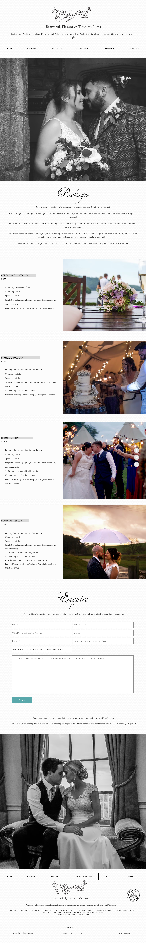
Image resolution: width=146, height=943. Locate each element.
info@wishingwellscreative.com (22, 933)
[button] (31, 48)
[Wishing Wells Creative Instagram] (136, 464)
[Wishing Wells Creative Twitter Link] (136, 457)
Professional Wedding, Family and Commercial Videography (38, 33)
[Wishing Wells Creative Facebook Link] (136, 450)
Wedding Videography (34, 904)
